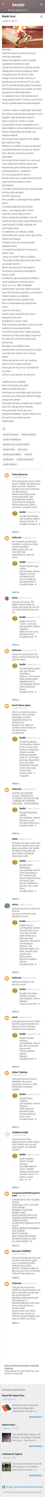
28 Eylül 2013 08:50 (29, 978)
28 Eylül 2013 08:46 (25, 905)
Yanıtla (15, 532)
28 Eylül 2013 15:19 (33, 861)
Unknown (17, 537)
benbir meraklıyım (12, 439)
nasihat (28, 454)
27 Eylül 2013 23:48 (29, 789)
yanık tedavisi (9, 464)
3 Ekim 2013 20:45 (19, 1254)
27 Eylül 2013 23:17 (25, 598)
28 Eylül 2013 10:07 (19, 1075)
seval (14, 1017)
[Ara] (41, 5)
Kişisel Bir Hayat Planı (13, 1395)
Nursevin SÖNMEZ (21, 1251)
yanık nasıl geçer (25, 459)
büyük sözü (9, 449)
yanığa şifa (8, 459)
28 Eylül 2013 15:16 (33, 738)
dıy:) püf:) (22, 449)
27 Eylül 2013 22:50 (29, 538)
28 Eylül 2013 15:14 (33, 665)
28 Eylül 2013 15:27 (33, 1094)
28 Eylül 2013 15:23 (33, 1034)
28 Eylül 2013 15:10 (33, 562)
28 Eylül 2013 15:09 (33, 512)
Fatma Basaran (20, 474)
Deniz (15, 597)
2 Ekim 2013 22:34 (19, 1135)
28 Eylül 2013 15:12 (33, 617)
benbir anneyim (10, 434)
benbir (18, 4)
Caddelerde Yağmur (12, 1454)
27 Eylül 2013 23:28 (29, 650)
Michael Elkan (19, 1492)
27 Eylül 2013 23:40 (19, 708)
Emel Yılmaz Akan (21, 705)
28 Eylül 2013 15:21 (33, 921)
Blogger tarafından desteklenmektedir (24, 1487)
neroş (15, 904)
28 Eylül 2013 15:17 (33, 809)
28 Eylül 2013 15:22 (33, 989)
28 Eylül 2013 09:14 (25, 1017)
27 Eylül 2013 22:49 (19, 477)
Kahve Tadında (19, 1072)
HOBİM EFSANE (20, 1132)
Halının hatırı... (9, 1424)
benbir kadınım (29, 434)
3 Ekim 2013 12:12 (24, 1196)
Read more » (36, 1417)
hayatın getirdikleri (12, 454)
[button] (41, 17)
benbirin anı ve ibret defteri (16, 444)
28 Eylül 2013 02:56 (25, 839)
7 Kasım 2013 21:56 (29, 1283)
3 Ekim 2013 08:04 (33, 1155)
